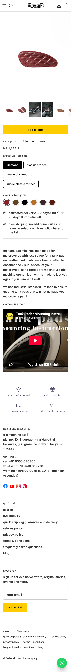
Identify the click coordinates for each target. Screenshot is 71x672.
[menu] (4, 5)
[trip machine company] (35, 5)
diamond (13, 165)
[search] (13, 5)
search (8, 510)
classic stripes (37, 165)
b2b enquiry (11, 516)
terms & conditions (16, 541)
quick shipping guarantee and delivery (30, 522)
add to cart (35, 130)
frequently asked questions (22, 547)
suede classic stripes (21, 184)
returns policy (13, 528)
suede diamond (17, 174)
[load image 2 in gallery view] (35, 56)
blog (6, 553)
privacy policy (13, 534)
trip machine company (24, 658)
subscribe (15, 607)
